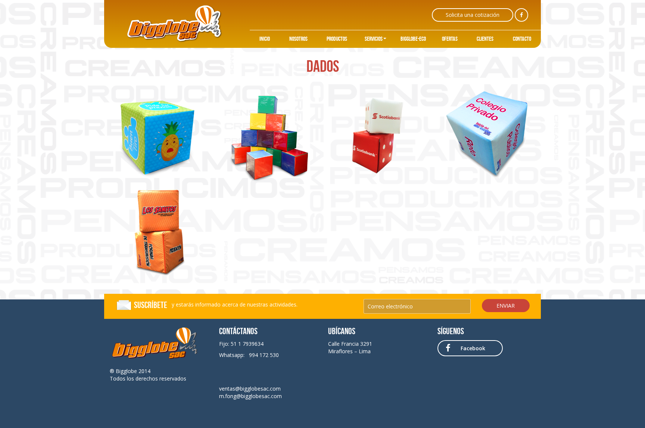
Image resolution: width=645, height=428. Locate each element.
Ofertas (450, 39)
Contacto (522, 39)
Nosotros (298, 39)
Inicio (264, 39)
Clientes (485, 39)
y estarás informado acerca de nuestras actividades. (215, 305)
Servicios (374, 39)
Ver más (159, 133)
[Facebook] (521, 15)
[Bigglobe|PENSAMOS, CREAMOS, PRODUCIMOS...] (174, 23)
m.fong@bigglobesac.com (250, 396)
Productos (337, 39)
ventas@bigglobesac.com (250, 388)
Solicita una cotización (472, 14)
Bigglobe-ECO (413, 39)
